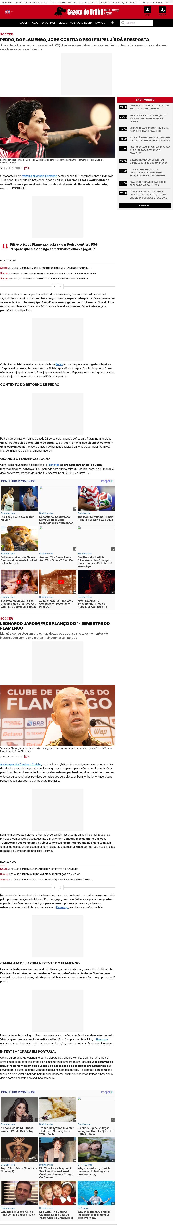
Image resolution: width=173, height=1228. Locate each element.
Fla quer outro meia (88, 2)
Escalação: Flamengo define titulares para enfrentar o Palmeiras (48, 278)
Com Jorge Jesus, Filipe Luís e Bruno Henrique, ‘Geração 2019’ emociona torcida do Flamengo (148, 194)
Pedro (59, 364)
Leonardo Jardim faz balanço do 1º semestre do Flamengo (149, 107)
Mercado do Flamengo (151, 2)
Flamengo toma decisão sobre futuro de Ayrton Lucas (148, 183)
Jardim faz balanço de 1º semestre (32, 2)
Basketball (48, 22)
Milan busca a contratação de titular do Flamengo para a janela (148, 118)
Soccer (24, 22)
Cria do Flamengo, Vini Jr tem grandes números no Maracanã (148, 161)
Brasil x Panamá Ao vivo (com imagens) (119, 2)
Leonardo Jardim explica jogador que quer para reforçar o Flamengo (150, 150)
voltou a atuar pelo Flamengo (39, 176)
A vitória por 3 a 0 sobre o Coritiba (20, 764)
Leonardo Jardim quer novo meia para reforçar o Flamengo (149, 129)
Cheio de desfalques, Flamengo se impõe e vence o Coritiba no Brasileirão (52, 273)
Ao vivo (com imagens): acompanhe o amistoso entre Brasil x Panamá (150, 139)
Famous (100, 22)
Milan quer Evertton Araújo (64, 2)
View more (145, 205)
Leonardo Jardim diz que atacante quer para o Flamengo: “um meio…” (50, 267)
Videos (63, 22)
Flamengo (54, 465)
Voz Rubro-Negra (81, 22)
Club (35, 22)
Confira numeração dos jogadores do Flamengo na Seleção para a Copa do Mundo (148, 172)
